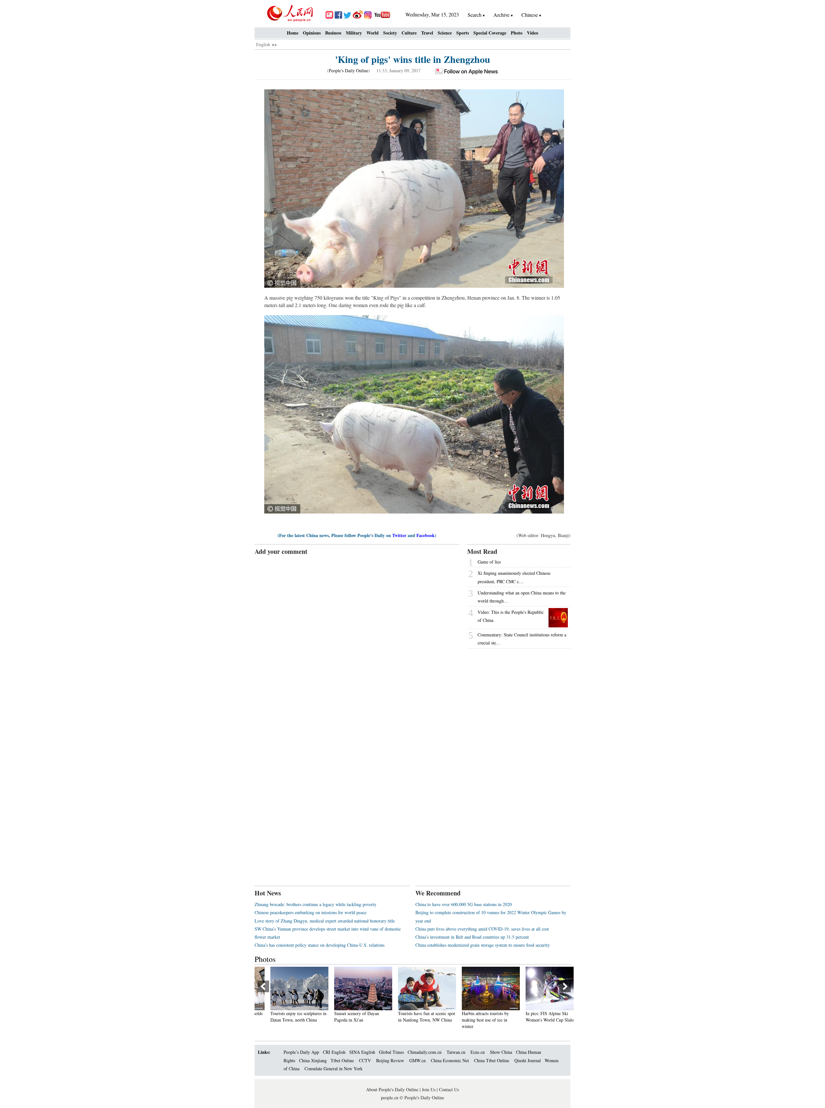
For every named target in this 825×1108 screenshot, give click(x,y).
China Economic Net (450, 1060)
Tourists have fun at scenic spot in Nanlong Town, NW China (413, 1016)
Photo (516, 32)
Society (390, 32)
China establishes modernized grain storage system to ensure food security (482, 945)
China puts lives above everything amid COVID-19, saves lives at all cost (482, 929)
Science (445, 32)
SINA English (362, 1052)
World (372, 32)
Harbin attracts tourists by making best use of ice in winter (472, 1019)
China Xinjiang (313, 1060)
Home (292, 32)
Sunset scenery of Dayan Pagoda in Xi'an (343, 1016)
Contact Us (449, 1089)
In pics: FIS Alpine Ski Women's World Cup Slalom (539, 1016)
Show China (501, 1052)
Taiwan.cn (456, 1052)
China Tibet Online (491, 1060)
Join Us (429, 1089)
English (263, 44)
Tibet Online (342, 1060)
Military (354, 32)
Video (532, 32)
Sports (462, 32)
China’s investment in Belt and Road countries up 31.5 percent (472, 937)
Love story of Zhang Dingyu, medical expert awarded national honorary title (325, 921)
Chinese (529, 14)
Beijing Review (390, 1060)
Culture (409, 32)
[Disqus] (357, 636)
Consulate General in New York (334, 1068)
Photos (265, 959)
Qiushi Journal (527, 1060)
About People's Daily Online (392, 1089)
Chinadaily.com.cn (425, 1052)
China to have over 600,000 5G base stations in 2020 (463, 904)
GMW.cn (418, 1060)
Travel (427, 32)
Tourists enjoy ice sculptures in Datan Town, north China (285, 1016)
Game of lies (489, 562)
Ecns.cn (478, 1052)
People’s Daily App (301, 1052)
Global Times (391, 1052)
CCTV (365, 1060)
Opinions (312, 32)
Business (333, 32)
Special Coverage (489, 32)
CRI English (334, 1052)
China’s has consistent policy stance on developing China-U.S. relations (319, 945)
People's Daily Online (348, 70)
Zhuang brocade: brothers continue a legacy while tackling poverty (315, 904)
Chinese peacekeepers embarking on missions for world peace (310, 912)
